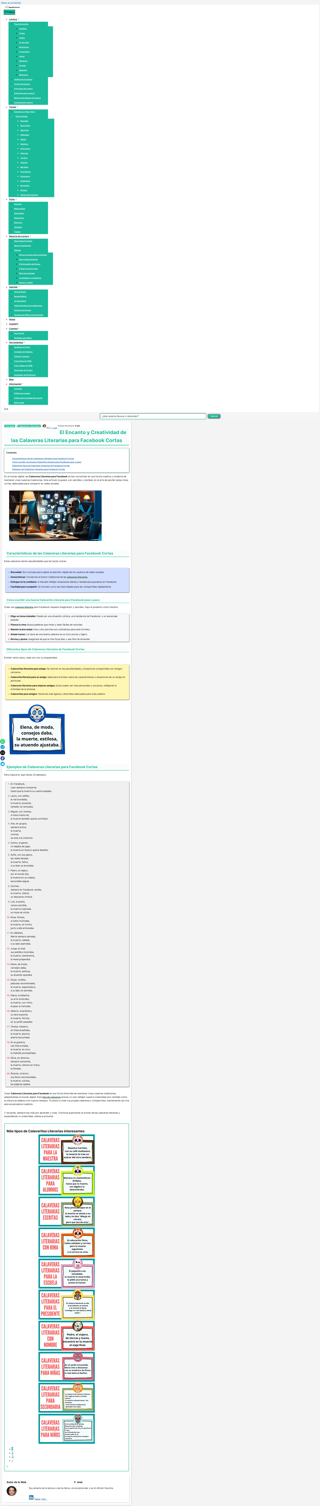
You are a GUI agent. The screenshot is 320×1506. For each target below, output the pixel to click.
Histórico (24, 144)
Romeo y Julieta (26, 282)
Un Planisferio (20, 301)
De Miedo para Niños (23, 338)
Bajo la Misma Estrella (28, 259)
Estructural (24, 47)
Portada (9, 426)
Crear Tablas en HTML (23, 366)
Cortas (22, 33)
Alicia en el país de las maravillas (33, 255)
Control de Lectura (22, 84)
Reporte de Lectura (19, 236)
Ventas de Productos (29, 195)
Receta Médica (20, 296)
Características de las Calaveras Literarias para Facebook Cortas (43, 458)
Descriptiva (19, 213)
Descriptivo (25, 126)
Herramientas (16, 342)
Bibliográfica (19, 209)
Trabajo (17, 232)
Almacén (18, 204)
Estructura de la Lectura (24, 93)
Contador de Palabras (23, 352)
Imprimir (13, 287)
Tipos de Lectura (21, 24)
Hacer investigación (22, 246)
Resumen (18, 222)
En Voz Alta (24, 42)
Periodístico (25, 172)
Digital (23, 139)
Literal (21, 56)
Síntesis (23, 190)
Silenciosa (23, 75)
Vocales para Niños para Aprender (28, 315)
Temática (18, 227)
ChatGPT (13, 324)
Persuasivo (25, 176)
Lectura (13, 19)
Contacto (18, 389)
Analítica (23, 29)
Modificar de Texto (22, 347)
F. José (53, 428)
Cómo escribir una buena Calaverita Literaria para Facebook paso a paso (46, 462)
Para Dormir (19, 333)
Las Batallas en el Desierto (30, 278)
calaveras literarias (77, 577)
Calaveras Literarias (29, 426)
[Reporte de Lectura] (12, 7)
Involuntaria (24, 52)
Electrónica (19, 218)
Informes (24, 153)
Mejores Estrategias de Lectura (27, 98)
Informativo (25, 149)
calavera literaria (24, 607)
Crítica (22, 38)
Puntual (22, 66)
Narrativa (24, 167)
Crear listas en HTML (23, 361)
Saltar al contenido (11, 2)
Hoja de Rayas (20, 292)
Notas (12, 319)
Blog (11, 379)
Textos (12, 107)
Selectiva (23, 70)
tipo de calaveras (51, 1097)
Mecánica (23, 61)
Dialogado (24, 135)
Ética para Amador (27, 273)
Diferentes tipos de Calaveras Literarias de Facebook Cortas (41, 465)
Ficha (12, 199)
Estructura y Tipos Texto (24, 112)
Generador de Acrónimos (25, 375)
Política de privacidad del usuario (28, 398)
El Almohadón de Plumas (29, 264)
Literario (24, 162)
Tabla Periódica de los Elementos (28, 306)
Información (15, 384)
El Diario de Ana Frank (28, 269)
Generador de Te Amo (23, 370)
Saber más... (40, 1499)
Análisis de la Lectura (23, 79)
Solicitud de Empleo (22, 310)
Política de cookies (22, 393)
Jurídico (24, 158)
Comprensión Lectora (23, 102)
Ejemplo (17, 250)
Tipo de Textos (21, 116)
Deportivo (24, 130)
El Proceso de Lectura (23, 89)
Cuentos (13, 328)
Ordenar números (21, 356)
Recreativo (25, 186)
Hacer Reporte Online (23, 241)
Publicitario (25, 181)
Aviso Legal (19, 403)
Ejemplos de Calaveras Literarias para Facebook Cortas (38, 469)
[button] (6, 409)
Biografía (24, 121)
